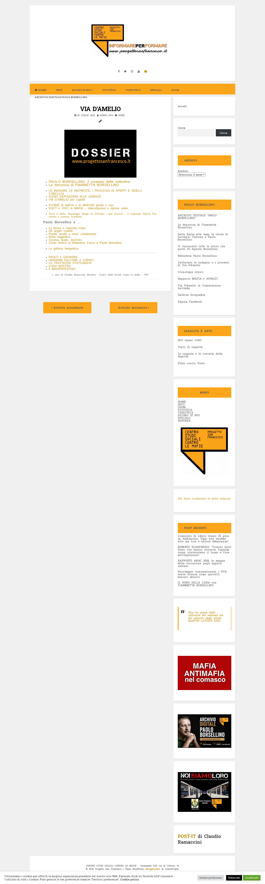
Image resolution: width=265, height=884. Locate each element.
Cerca (181, 128)
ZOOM (175, 90)
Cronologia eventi (190, 272)
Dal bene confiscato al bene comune (204, 498)
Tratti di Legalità (190, 347)
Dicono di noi (81, 90)
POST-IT (187, 836)
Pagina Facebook (190, 301)
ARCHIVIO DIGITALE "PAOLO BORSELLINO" (197, 216)
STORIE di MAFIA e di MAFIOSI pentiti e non (81, 205)
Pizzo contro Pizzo (191, 363)
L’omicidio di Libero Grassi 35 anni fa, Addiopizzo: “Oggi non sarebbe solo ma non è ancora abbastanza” (203, 538)
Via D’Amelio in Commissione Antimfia (199, 287)
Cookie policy (129, 879)
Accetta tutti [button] (251, 877)
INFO (59, 90)
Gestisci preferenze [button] (210, 877)
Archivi (183, 171)
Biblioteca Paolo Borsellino (197, 255)
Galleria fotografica (191, 295)
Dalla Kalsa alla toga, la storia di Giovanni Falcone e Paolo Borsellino (203, 236)
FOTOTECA (185, 410)
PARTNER (184, 420)
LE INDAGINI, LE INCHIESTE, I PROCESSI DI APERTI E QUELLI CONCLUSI (95, 192)
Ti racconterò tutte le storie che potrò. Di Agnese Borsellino (201, 247)
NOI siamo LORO (190, 340)
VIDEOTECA (133, 90)
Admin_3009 (106, 115)
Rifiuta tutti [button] (234, 877)
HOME (182, 401)
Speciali (156, 90)
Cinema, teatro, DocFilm (65, 239)
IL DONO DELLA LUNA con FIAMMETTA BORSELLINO (197, 584)
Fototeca (109, 90)
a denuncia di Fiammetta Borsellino (197, 226)
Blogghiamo (153, 868)
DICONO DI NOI (189, 415)
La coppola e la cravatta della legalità (200, 355)
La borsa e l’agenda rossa (67, 228)
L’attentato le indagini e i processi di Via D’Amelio (203, 264)
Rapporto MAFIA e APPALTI (198, 278)
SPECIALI (184, 418)
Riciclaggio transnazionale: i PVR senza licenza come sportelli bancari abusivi (202, 574)
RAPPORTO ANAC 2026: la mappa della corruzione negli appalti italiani (201, 563)
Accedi (182, 106)
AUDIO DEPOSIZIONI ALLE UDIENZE (75, 196)
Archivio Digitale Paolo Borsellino (60, 97)
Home (42, 90)
